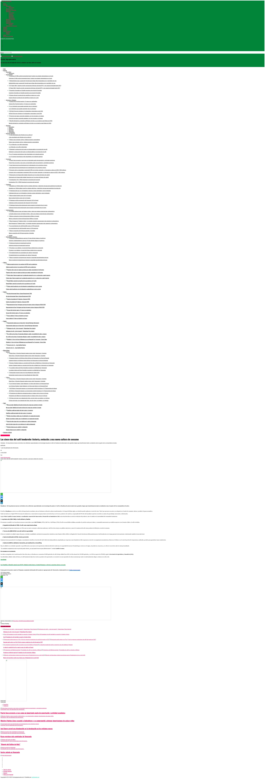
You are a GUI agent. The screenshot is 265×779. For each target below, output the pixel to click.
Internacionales (9, 23)
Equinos (11, 14)
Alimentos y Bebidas (11, 10)
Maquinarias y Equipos (11, 26)
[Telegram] (132, 498)
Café (21, 621)
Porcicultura (12, 18)
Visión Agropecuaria (5, 457)
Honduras (24, 621)
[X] (132, 501)
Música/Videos (7, 31)
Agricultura (8, 6)
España (10, 24)
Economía (8, 20)
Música (8, 32)
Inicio (4, 3)
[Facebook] (132, 496)
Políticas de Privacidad (8, 774)
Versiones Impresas (7, 771)
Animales (8, 11)
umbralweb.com (35, 777)
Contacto (5, 773)
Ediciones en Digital (8, 36)
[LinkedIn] (132, 503)
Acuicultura (11, 12)
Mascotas (11, 16)
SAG (33, 621)
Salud (4, 35)
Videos (8, 33)
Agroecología (9, 9)
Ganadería (8, 22)
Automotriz (11, 7)
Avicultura (11, 15)
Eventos (5, 28)
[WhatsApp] (132, 494)
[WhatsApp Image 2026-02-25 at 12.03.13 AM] (16, 700)
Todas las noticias (7, 769)
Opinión (5, 30)
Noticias (5, 5)
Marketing (29, 621)
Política (5, 27)
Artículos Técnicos (10, 19)
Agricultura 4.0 (16, 621)
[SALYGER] (56, 619)
